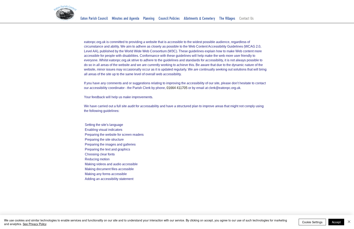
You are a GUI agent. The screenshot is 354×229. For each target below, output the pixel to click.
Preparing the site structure (104, 139)
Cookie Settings (312, 222)
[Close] (349, 222)
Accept (336, 222)
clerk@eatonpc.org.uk (224, 88)
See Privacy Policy (35, 224)
